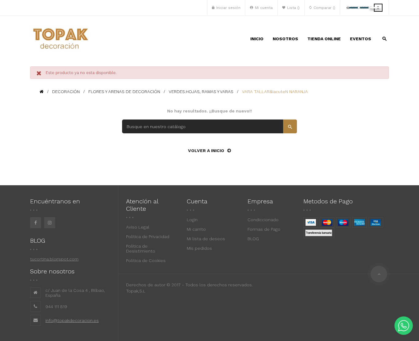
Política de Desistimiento (140, 248)
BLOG (253, 238)
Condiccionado (263, 219)
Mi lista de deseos (206, 238)
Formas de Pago (264, 229)
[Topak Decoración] (60, 39)
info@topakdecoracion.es (72, 320)
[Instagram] (49, 222)
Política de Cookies (146, 260)
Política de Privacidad (147, 236)
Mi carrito (196, 229)
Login (192, 219)
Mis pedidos (199, 248)
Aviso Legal (137, 227)
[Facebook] (35, 222)
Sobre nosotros (52, 271)
